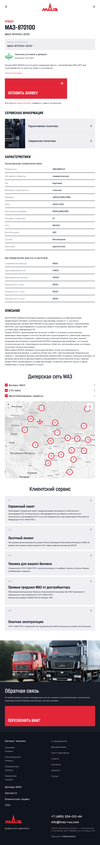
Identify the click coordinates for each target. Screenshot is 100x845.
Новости (55, 770)
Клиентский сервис (17, 799)
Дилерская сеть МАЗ (24, 58)
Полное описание (13, 73)
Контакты (56, 764)
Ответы (55, 758)
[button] (69, 471)
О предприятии (59, 741)
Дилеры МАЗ (13, 786)
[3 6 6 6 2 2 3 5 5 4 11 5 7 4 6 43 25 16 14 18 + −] (50, 439)
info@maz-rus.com (65, 822)
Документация (58, 747)
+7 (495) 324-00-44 (66, 816)
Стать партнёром (60, 752)
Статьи (54, 776)
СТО (7, 805)
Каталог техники (15, 740)
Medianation (69, 836)
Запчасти (11, 792)
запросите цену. (23, 103)
